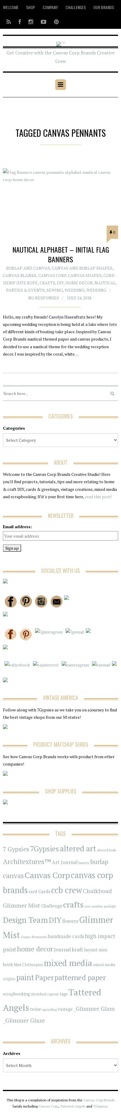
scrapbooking (16, 994)
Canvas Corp (52, 275)
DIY (60, 283)
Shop (30, 7)
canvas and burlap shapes (82, 268)
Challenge (51, 906)
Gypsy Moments (34, 936)
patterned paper (80, 977)
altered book (106, 850)
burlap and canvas (28, 268)
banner (83, 862)
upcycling (49, 1009)
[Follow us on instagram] (31, 21)
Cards (44, 891)
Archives (11, 1053)
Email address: (17, 526)
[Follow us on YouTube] (43, 21)
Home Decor (79, 283)
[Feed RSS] (8, 21)
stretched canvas (45, 994)
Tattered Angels (72, 1106)
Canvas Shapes (85, 275)
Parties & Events (25, 290)
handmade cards (66, 936)
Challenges (75, 7)
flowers (70, 921)
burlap (99, 861)
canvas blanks (19, 275)
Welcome (11, 7)
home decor (35, 948)
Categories (14, 428)
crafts (73, 904)
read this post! (98, 496)
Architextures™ (27, 861)
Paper (44, 977)
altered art (78, 848)
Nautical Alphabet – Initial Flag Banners (60, 254)
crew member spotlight (100, 906)
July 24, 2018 (79, 298)
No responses (43, 298)
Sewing (54, 290)
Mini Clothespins (28, 964)
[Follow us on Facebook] (19, 21)
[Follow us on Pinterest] (55, 21)
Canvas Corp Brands (99, 1100)
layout (91, 949)
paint (25, 977)
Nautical (105, 283)
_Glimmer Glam (94, 1009)
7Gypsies (44, 848)
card (32, 891)
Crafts (47, 283)
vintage (65, 1009)
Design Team (25, 920)
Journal (62, 949)
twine (35, 1009)
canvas (13, 875)
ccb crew (66, 890)
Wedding (75, 290)
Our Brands (103, 7)
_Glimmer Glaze (24, 1020)
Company (50, 7)
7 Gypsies (16, 849)
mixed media (68, 962)
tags (64, 994)
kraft (77, 949)
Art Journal (65, 862)
